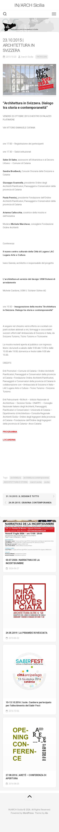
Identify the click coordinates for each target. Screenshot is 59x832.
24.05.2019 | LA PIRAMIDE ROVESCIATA (26, 632)
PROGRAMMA (10, 431)
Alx (46, 813)
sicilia (46, 482)
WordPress (28, 813)
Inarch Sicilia (27, 57)
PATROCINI (42, 57)
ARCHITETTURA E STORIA (15, 482)
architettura (15, 478)
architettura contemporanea (36, 478)
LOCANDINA (9, 440)
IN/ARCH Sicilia (29, 5)
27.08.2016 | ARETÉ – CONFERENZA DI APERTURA (26, 777)
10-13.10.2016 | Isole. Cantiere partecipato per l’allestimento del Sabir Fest (28, 704)
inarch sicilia (36, 482)
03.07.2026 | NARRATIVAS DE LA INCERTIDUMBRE (23, 562)
